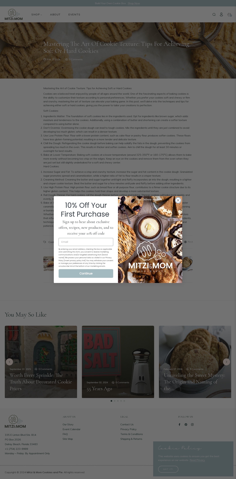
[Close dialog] (178, 200)
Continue (85, 273)
